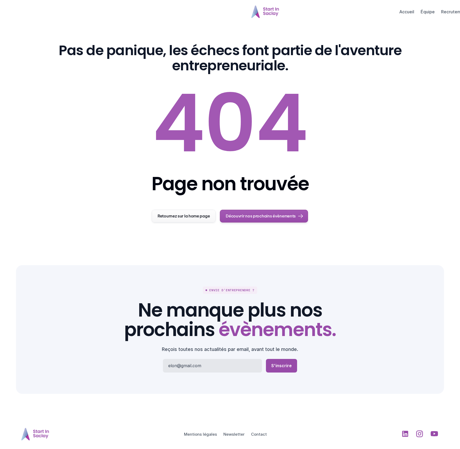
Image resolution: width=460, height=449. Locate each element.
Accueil (406, 11)
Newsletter (234, 434)
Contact (259, 434)
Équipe (428, 11)
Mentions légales (200, 434)
